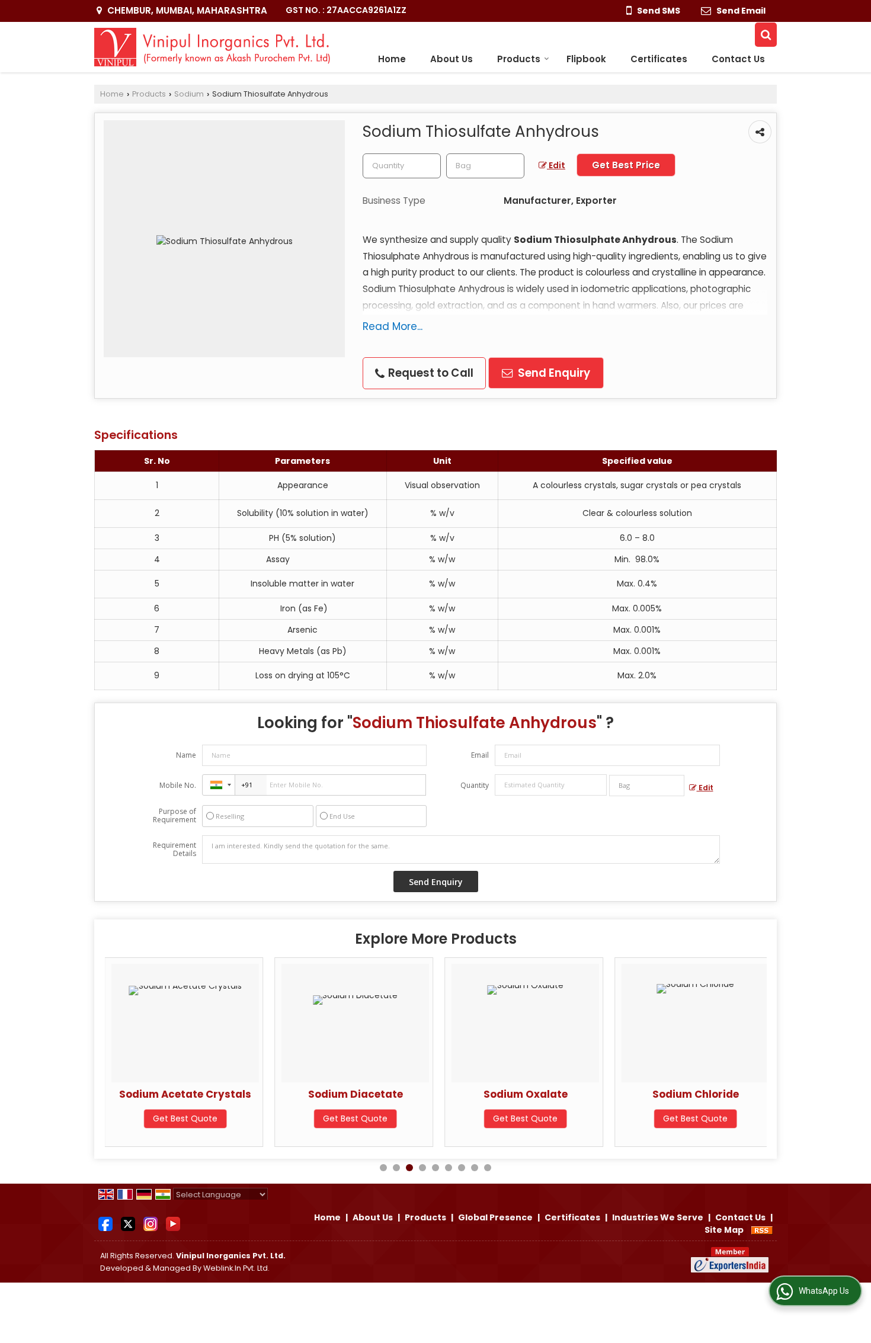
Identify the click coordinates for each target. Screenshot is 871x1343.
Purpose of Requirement (174, 815)
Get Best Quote (185, 1118)
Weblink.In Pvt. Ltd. (236, 1268)
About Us (451, 59)
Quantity (474, 785)
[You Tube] (173, 1223)
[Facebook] (105, 1223)
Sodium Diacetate (355, 1094)
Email (480, 755)
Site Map (724, 1230)
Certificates (658, 59)
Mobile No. (177, 785)
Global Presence (495, 1217)
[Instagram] (150, 1223)
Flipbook (586, 59)
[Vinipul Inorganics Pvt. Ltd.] (212, 47)
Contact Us (738, 59)
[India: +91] (218, 785)
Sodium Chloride (695, 1094)
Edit (556, 165)
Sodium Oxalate (525, 1094)
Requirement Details (174, 849)
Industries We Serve (657, 1217)
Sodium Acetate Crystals (185, 1094)
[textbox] (485, 165)
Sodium (189, 94)
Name (186, 755)
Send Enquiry (552, 373)
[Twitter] (128, 1223)
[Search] (766, 35)
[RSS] (762, 1230)
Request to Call (429, 373)
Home (392, 59)
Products (518, 59)
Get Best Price (626, 165)
